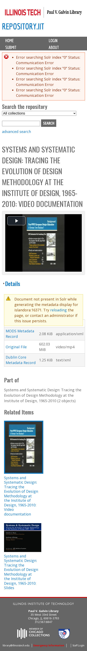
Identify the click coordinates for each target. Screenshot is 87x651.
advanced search (16, 131)
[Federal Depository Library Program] (64, 637)
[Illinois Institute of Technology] (43, 604)
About (54, 47)
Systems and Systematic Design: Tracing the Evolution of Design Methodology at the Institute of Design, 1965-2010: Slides (21, 572)
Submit (10, 47)
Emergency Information (48, 645)
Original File (16, 346)
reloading (58, 310)
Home (9, 40)
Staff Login (78, 645)
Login (53, 40)
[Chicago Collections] (33, 637)
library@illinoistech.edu (16, 645)
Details (12, 284)
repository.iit (23, 26)
